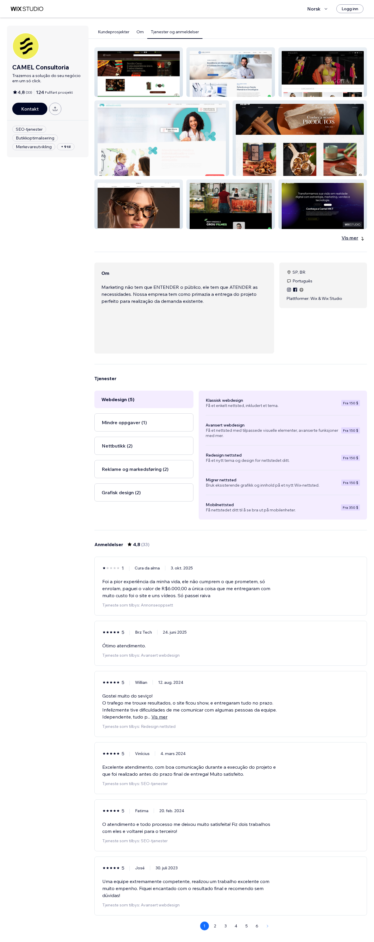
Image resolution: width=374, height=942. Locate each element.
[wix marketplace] (27, 9)
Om (140, 31)
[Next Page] (267, 926)
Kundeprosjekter (113, 31)
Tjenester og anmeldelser (175, 31)
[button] (138, 72)
